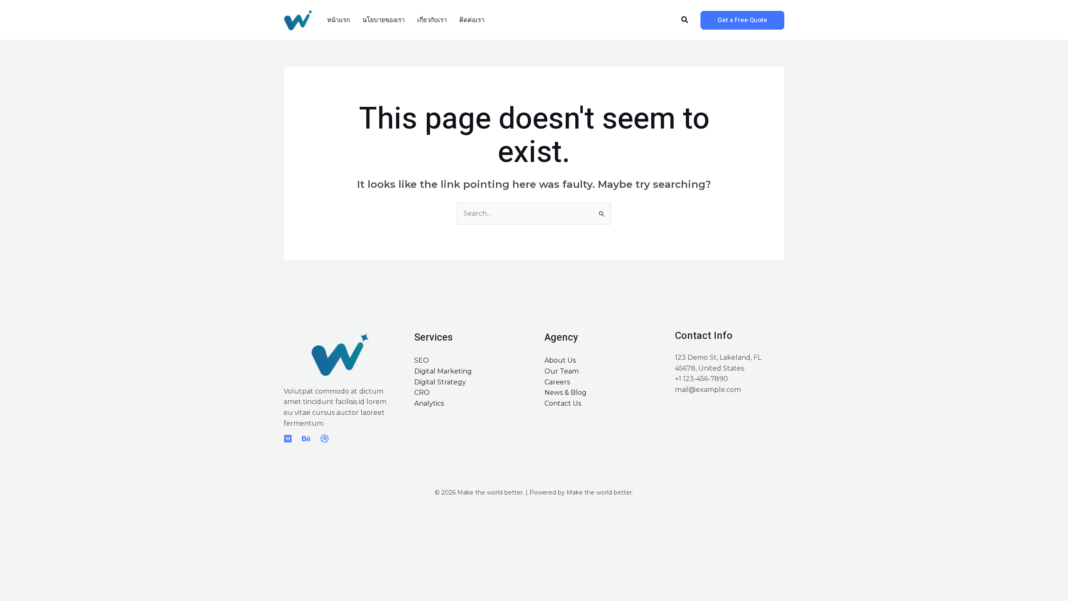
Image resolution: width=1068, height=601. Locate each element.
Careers (557, 382)
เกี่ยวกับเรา (432, 20)
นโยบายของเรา (384, 20)
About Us (560, 360)
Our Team (561, 371)
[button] (685, 20)
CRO (422, 392)
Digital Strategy (440, 382)
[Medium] (288, 438)
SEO (421, 360)
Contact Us (562, 403)
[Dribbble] (324, 438)
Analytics (429, 403)
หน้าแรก (338, 20)
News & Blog (565, 392)
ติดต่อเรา (471, 20)
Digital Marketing (443, 371)
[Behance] (306, 438)
